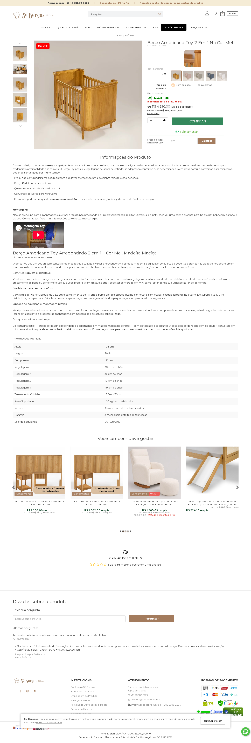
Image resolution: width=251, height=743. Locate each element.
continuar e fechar (213, 721)
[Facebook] (20, 691)
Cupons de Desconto (82, 709)
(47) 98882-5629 (139, 695)
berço (19, 263)
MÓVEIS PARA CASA (108, 27)
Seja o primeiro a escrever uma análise (134, 564)
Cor (164, 73)
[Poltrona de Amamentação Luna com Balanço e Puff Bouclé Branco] (154, 473)
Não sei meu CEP (155, 143)
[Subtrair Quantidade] (150, 120)
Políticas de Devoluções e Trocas (89, 704)
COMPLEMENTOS (136, 27)
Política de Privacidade (49, 722)
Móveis (45, 27)
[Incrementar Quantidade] (164, 120)
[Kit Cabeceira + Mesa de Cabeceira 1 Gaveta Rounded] (97, 473)
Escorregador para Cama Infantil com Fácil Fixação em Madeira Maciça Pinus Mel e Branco (212, 504)
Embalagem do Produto (84, 696)
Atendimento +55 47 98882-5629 (68, 3)
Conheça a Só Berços (83, 687)
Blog (232, 13)
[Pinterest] (35, 691)
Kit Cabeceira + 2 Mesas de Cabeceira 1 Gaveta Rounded (39, 503)
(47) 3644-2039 (138, 690)
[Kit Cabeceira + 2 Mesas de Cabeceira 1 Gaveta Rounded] (39, 473)
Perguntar (151, 618)
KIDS (87, 27)
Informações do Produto (125, 157)
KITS (155, 27)
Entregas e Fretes (80, 700)
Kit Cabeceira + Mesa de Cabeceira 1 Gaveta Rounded (97, 503)
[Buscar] (160, 14)
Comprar (198, 121)
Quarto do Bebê (67, 27)
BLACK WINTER (174, 27)
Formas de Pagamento (83, 691)
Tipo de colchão (161, 87)
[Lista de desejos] (216, 13)
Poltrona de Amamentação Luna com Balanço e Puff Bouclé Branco (154, 503)
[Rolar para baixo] (20, 126)
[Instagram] (27, 691)
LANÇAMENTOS (198, 27)
